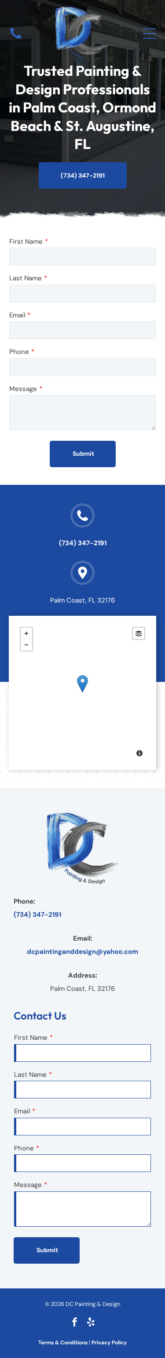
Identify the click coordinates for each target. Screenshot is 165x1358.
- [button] (26, 645)
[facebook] (74, 1323)
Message (23, 388)
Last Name (25, 278)
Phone (19, 351)
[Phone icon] (16, 38)
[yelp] (91, 1323)
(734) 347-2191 (82, 543)
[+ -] (82, 692)
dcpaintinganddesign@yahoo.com (82, 951)
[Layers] (138, 633)
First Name (26, 241)
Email (17, 315)
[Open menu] (149, 33)
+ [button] (26, 633)
